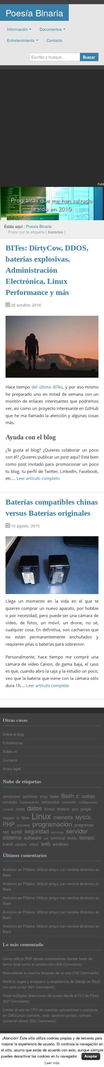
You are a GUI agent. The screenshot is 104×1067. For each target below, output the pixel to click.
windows (60, 844)
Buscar (89, 57)
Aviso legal (12, 768)
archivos (30, 796)
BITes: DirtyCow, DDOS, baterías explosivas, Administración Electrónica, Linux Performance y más (47, 270)
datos (34, 808)
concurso (50, 802)
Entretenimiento (21, 40)
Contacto (54, 40)
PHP (9, 824)
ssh (46, 838)
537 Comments (16, 1001)
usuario (21, 844)
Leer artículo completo (38, 478)
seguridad (37, 831)
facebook (63, 809)
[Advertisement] (52, 129)
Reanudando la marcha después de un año (37, 972)
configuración (88, 802)
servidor (77, 831)
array (44, 796)
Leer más (52, 1062)
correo (20, 809)
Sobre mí (10, 751)
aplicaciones (11, 796)
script (16, 831)
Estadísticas (13, 742)
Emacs (49, 809)
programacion (52, 824)
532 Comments (43, 1020)
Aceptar (90, 1056)
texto (72, 838)
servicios (57, 832)
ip (18, 818)
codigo (88, 796)
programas (84, 825)
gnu (75, 809)
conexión (69, 802)
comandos (10, 802)
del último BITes (47, 387)
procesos (23, 825)
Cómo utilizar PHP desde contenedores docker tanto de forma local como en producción (47, 961)
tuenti (7, 844)
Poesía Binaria (34, 12)
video (34, 844)
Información (17, 29)
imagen (8, 818)
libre (25, 818)
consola (8, 809)
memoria (63, 817)
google (85, 809)
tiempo (86, 837)
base (54, 796)
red (6, 832)
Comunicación (29, 802)
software (32, 837)
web (45, 843)
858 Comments (68, 964)
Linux (41, 816)
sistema (12, 837)
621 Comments (41, 987)
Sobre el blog (13, 734)
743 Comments (85, 972)
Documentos (51, 29)
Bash (67, 795)
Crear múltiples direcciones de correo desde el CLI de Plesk (51, 995)
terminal (58, 838)
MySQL (83, 817)
